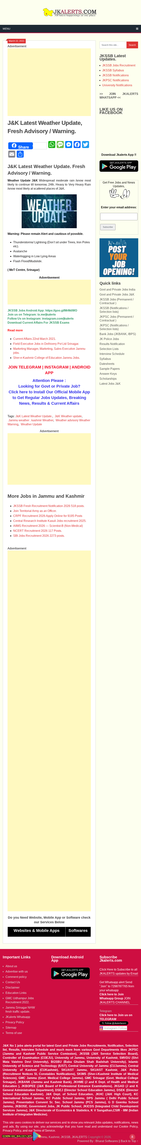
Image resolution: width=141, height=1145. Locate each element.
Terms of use (14, 1032)
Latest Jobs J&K (110, 383)
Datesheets (107, 363)
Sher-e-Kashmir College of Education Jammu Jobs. (46, 357)
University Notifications (117, 85)
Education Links (16, 992)
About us (11, 966)
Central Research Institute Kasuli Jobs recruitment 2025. (49, 520)
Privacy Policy (15, 1022)
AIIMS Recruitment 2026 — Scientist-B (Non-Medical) (48, 525)
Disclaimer (12, 987)
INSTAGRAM (56, 367)
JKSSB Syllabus (113, 70)
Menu (6, 28)
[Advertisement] (49, 82)
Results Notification (112, 344)
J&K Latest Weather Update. (33, 416)
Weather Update (31, 424)
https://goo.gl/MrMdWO (61, 310)
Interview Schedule (112, 353)
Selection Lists (109, 348)
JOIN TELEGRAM (24, 367)
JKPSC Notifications (115, 80)
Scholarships (108, 378)
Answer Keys (108, 373)
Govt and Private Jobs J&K (117, 294)
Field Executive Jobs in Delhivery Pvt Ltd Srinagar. (46, 343)
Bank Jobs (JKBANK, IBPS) (118, 334)
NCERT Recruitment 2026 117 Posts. (37, 530)
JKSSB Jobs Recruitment (118, 65)
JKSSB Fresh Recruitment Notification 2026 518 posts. (48, 505)
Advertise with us (17, 971)
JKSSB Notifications (115, 75)
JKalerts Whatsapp (18, 1016)
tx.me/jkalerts (46, 314)
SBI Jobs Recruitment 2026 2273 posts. (39, 535)
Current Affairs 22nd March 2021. (34, 338)
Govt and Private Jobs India (117, 289)
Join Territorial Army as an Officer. (35, 510)
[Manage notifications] (132, 1137)
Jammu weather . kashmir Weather (30, 420)
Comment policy (16, 976)
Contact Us (13, 982)
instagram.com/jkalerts (58, 318)
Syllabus (105, 358)
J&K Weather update (68, 416)
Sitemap (11, 1027)
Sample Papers (110, 368)
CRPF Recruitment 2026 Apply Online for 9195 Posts (47, 515)
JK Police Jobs (109, 339)
